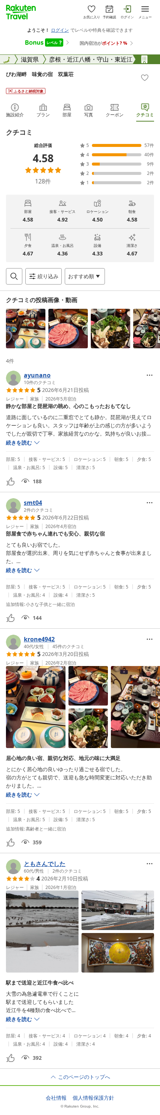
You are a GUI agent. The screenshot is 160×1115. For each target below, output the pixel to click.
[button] (25, 328)
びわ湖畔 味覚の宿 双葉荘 (40, 74)
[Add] (144, 77)
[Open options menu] (149, 375)
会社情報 (56, 1098)
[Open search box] (14, 276)
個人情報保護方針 (93, 1098)
